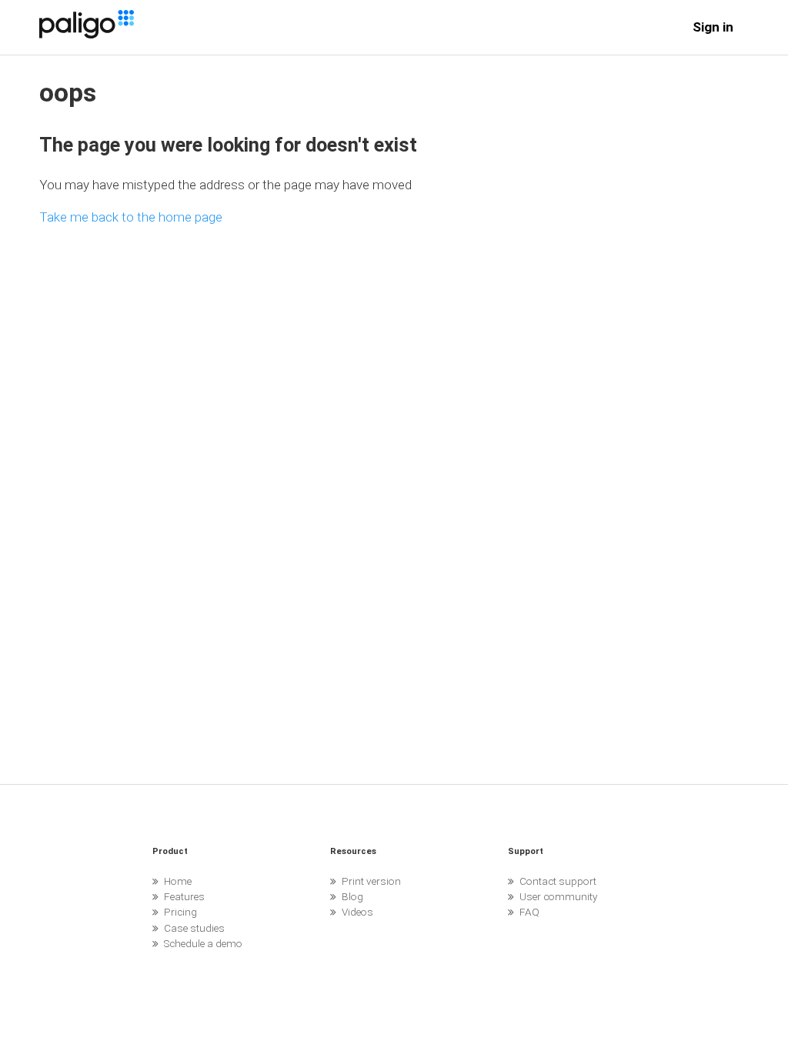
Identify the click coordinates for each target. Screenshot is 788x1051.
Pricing (180, 912)
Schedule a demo (203, 943)
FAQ (529, 912)
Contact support (557, 881)
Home (178, 881)
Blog (352, 896)
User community (558, 896)
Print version (371, 881)
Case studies (194, 928)
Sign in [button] (713, 27)
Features (184, 896)
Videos (357, 912)
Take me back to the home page (130, 217)
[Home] (86, 34)
